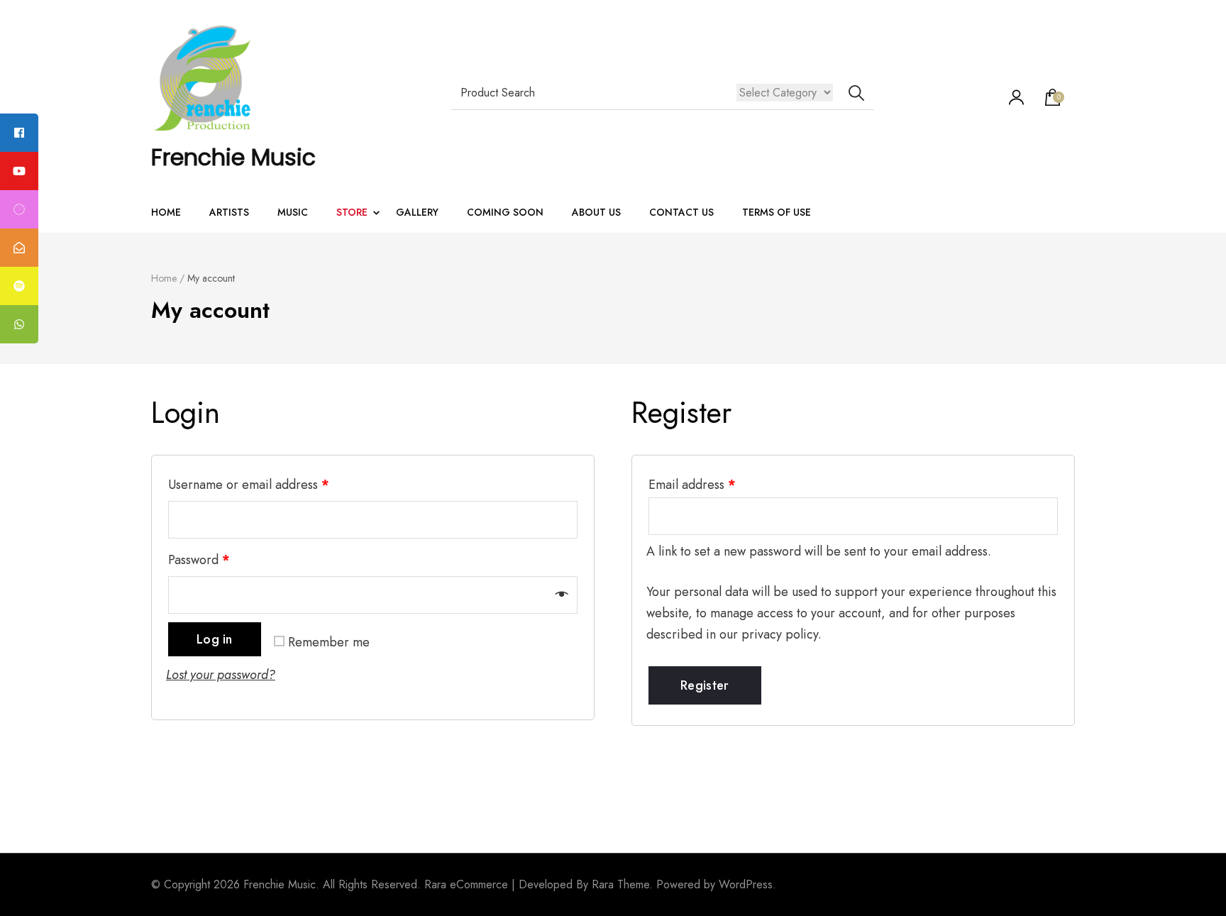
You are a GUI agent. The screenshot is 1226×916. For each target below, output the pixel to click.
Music (292, 212)
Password (199, 560)
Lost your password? (220, 675)
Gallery (417, 212)
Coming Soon (505, 212)
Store (352, 212)
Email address (692, 484)
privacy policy (779, 634)
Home (166, 212)
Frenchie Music (233, 157)
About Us (596, 212)
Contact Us (681, 212)
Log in (215, 639)
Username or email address (248, 484)
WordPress (746, 884)
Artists (229, 212)
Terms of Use (776, 212)
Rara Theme (620, 884)
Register (704, 685)
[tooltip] (19, 133)
